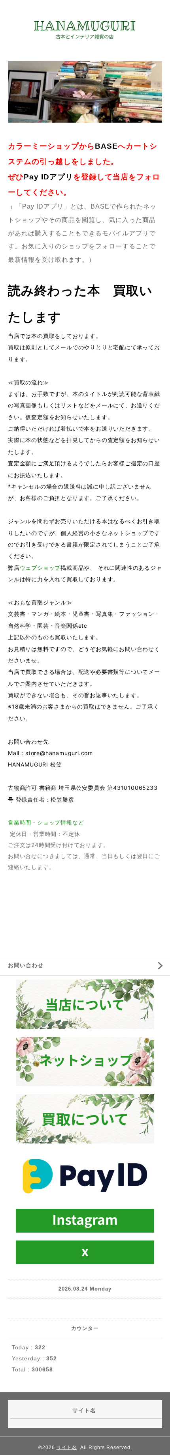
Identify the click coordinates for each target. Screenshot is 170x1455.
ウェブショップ (40, 567)
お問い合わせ (25, 965)
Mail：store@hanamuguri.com (50, 753)
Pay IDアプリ (48, 177)
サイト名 (67, 1447)
